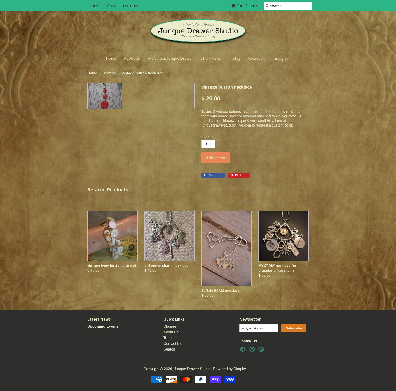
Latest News (99, 319)
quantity (207, 137)
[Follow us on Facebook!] (243, 351)
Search (169, 349)
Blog (236, 58)
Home (111, 58)
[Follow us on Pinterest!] (252, 351)
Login (94, 5)
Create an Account (122, 5)
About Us (132, 58)
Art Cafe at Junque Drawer (170, 58)
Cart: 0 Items (247, 5)
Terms (168, 338)
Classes (170, 326)
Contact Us (172, 343)
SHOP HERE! (211, 58)
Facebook (256, 58)
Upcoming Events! (103, 326)
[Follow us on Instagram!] (261, 351)
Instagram (281, 58)
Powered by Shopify (229, 369)
